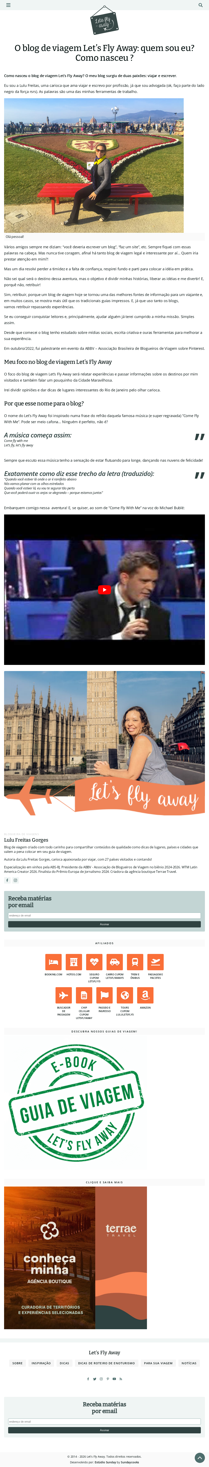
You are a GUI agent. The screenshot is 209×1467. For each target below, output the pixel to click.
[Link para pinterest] (107, 1379)
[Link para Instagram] (15, 880)
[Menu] (8, 5)
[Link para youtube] (114, 1379)
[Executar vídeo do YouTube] (104, 589)
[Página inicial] (104, 25)
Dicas (64, 1363)
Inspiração (41, 1363)
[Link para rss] (120, 1379)
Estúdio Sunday (105, 1462)
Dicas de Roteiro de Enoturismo (106, 1363)
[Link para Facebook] (7, 880)
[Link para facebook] (88, 1379)
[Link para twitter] (94, 1379)
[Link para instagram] (101, 1379)
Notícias (189, 1363)
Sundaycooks (130, 1462)
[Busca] (200, 5)
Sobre (17, 1363)
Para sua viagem (158, 1363)
